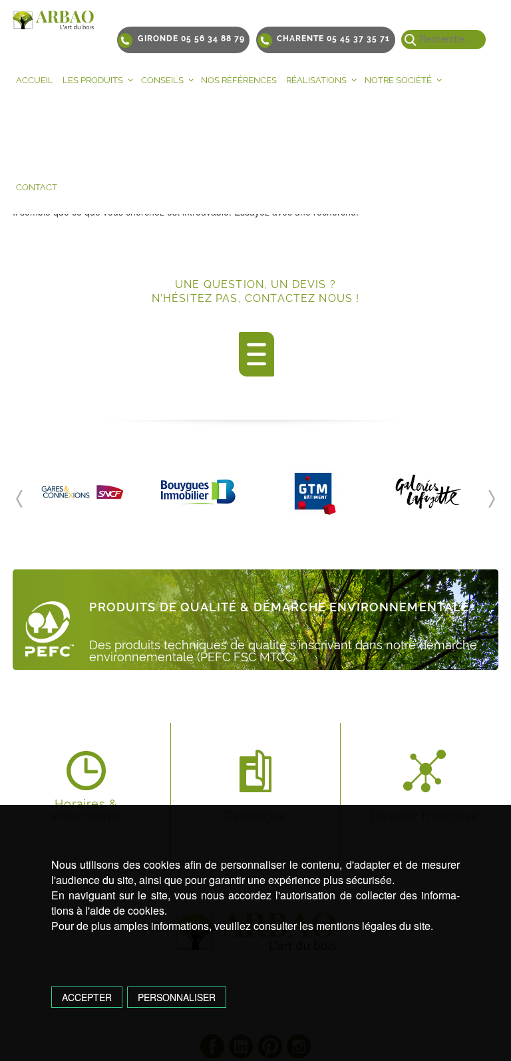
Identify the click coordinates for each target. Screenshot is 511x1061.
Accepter (87, 997)
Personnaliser (177, 997)
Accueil (34, 80)
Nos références (239, 80)
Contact (36, 187)
